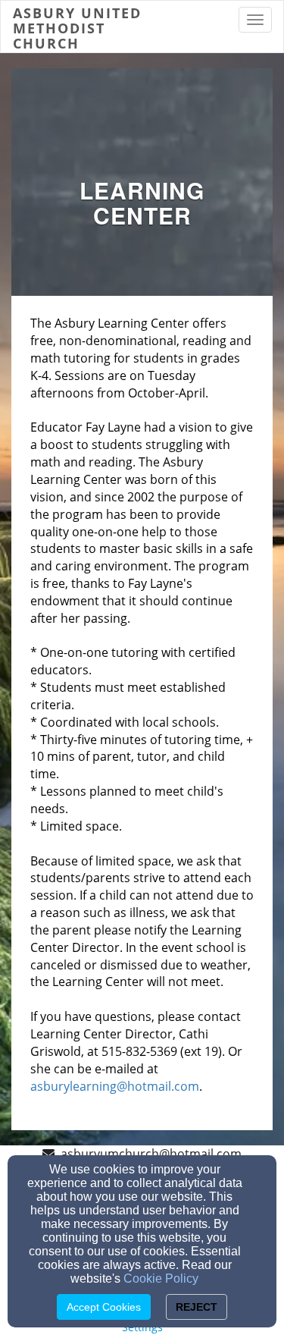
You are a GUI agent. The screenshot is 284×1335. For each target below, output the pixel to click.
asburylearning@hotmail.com (114, 1086)
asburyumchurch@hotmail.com (151, 1153)
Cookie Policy (160, 1278)
